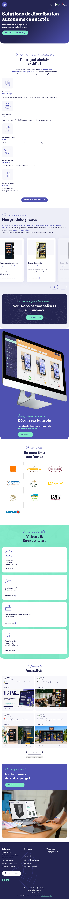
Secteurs (28, 849)
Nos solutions (6, 852)
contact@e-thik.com (34, 890)
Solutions (6, 849)
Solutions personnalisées (9, 863)
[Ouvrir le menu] (4, 4)
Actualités (27, 863)
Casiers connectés (8, 861)
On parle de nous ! (32, 860)
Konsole (27, 856)
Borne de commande (8, 866)
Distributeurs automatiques (10, 855)
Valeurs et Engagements (52, 850)
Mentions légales (46, 896)
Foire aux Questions (30, 866)
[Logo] (58, 4)
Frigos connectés (7, 858)
